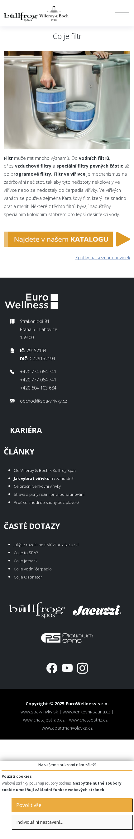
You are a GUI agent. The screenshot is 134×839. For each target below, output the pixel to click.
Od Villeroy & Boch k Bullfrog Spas (45, 470)
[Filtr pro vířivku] (67, 241)
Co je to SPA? (26, 552)
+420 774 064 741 (38, 372)
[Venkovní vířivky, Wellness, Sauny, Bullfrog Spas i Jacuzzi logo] (37, 13)
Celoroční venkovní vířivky (37, 486)
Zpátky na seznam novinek (102, 257)
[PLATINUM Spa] (67, 636)
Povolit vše (28, 805)
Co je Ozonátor (28, 577)
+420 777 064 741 (38, 380)
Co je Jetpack (25, 561)
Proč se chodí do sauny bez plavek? (46, 502)
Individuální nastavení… (39, 822)
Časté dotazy (32, 526)
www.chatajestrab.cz (44, 720)
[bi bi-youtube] (67, 668)
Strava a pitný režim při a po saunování (49, 494)
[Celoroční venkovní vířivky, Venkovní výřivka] (37, 609)
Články (19, 451)
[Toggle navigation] (122, 13)
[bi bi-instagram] (82, 668)
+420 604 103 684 (38, 388)
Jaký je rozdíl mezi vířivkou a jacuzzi (46, 544)
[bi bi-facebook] (51, 668)
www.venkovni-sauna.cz (86, 712)
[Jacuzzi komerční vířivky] (97, 609)
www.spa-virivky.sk (39, 712)
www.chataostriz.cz (88, 720)
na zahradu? (43, 478)
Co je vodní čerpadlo (33, 569)
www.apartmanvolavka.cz (67, 728)
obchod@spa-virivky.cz (43, 401)
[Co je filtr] (67, 102)
